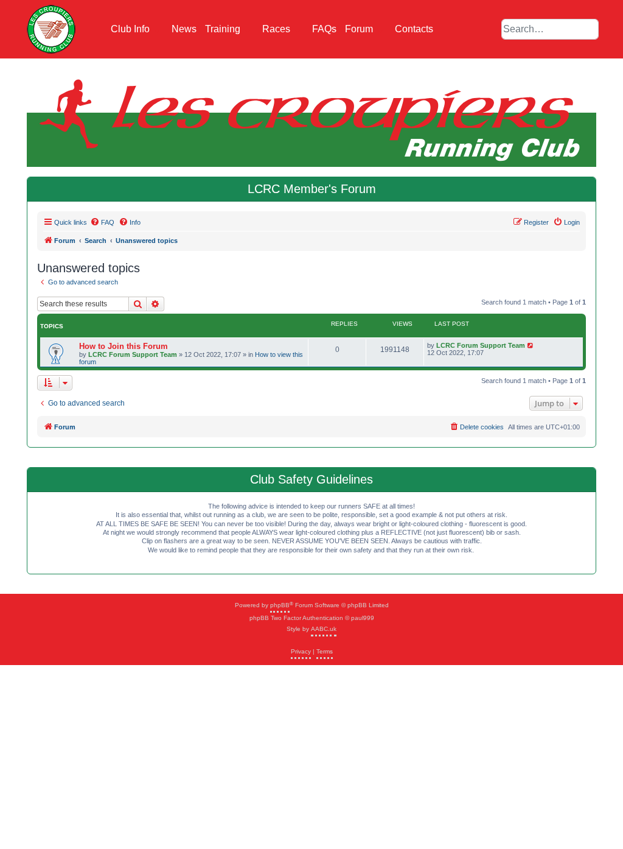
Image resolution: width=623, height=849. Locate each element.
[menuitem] (102, 222)
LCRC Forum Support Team (132, 354)
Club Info (131, 29)
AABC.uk (323, 628)
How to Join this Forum (123, 346)
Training (224, 29)
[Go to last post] (531, 345)
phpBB (280, 605)
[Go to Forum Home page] (51, 29)
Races (277, 29)
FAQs (324, 29)
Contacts (414, 29)
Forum (360, 29)
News (184, 29)
